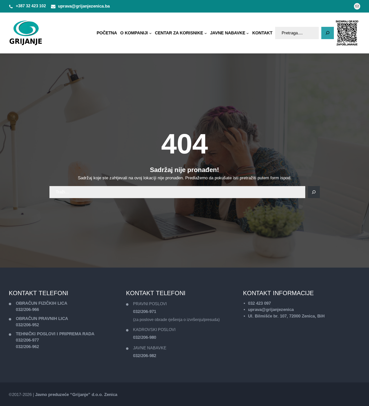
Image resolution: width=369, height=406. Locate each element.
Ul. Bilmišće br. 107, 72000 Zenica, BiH (286, 316)
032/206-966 (27, 309)
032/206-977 (27, 340)
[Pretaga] (327, 33)
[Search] (314, 192)
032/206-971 (144, 311)
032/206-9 (25, 324)
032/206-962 (27, 346)
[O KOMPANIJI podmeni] (150, 33)
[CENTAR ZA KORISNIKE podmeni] (205, 33)
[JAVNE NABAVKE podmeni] (247, 33)
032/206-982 (144, 355)
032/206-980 (144, 337)
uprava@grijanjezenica (271, 309)
